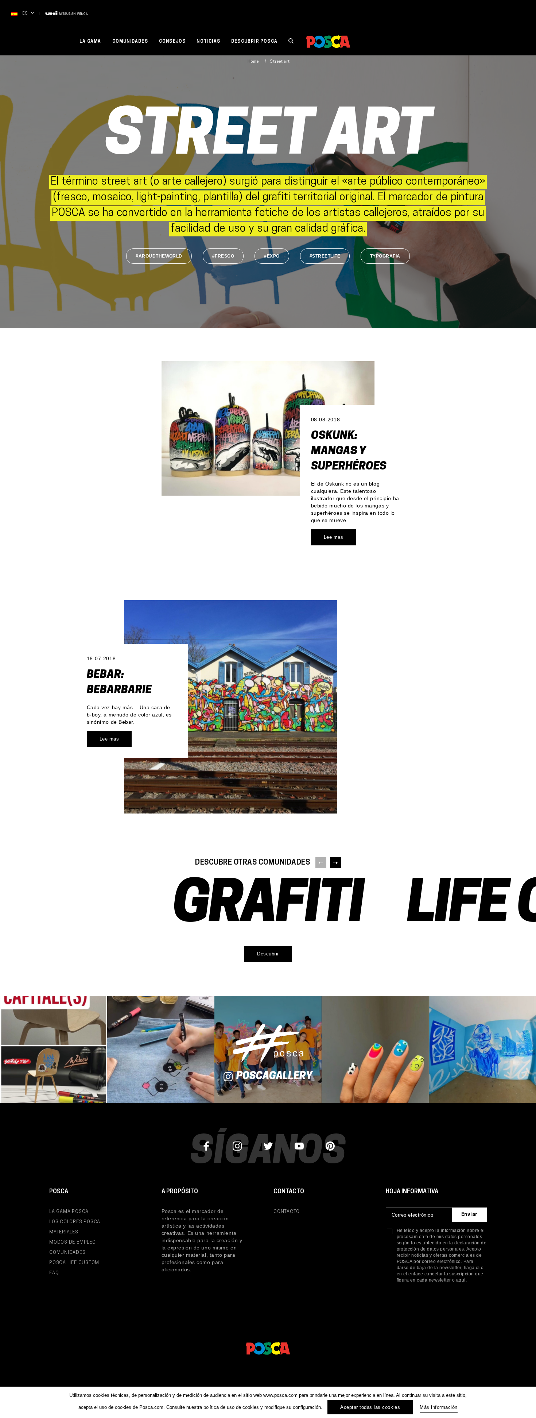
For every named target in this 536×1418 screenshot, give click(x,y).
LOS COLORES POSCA (74, 1222)
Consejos (172, 41)
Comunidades (130, 41)
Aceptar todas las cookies (370, 1407)
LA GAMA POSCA (69, 1211)
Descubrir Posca (254, 41)
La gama (90, 41)
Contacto (286, 1211)
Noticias (208, 41)
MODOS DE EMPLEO (72, 1242)
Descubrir (268, 954)
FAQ (54, 1273)
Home (253, 62)
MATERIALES (63, 1232)
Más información (439, 1407)
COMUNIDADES (67, 1252)
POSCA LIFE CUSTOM (74, 1262)
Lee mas (333, 537)
